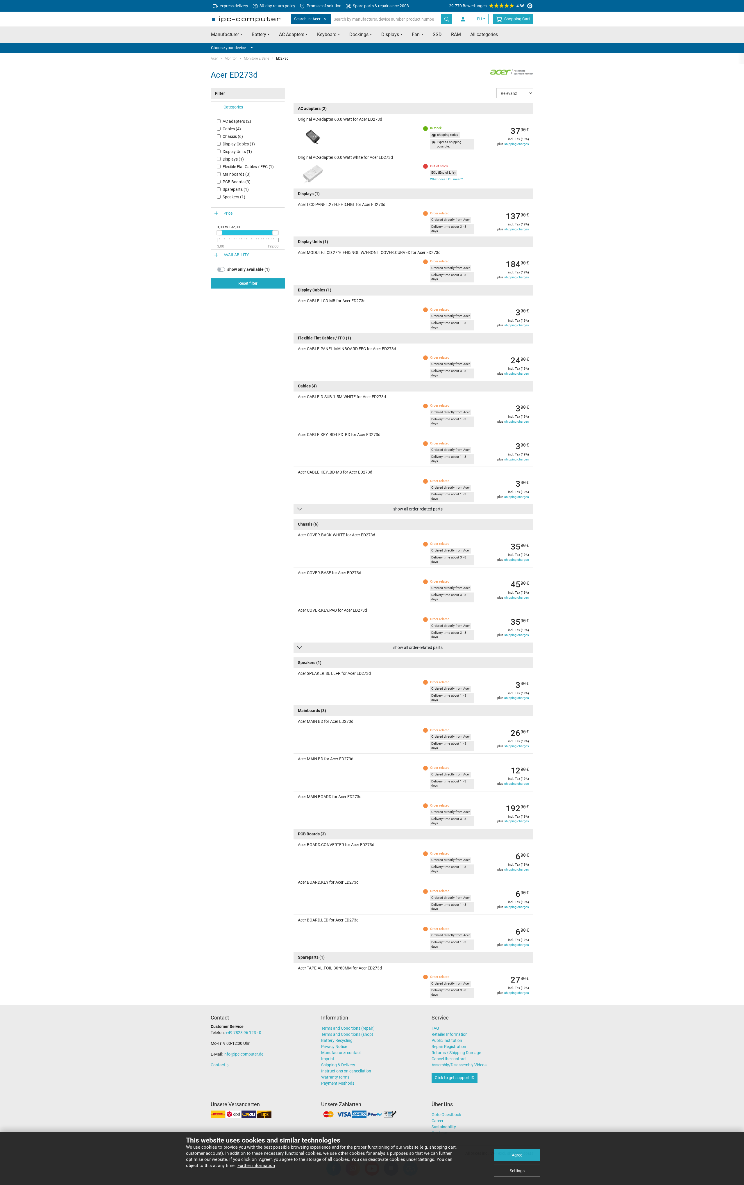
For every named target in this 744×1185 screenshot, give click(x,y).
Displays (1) (233, 159)
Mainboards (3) (237, 174)
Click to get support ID (454, 1077)
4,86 (486, 5)
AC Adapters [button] (291, 34)
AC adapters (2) (237, 121)
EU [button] (479, 19)
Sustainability (444, 1126)
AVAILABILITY (236, 255)
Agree (517, 1155)
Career (437, 1120)
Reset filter (247, 283)
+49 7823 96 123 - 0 (243, 1032)
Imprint (327, 1058)
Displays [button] (390, 34)
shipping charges (516, 144)
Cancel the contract (449, 1058)
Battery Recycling (337, 1040)
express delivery (233, 5)
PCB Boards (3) (237, 181)
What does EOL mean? (446, 179)
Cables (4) (232, 129)
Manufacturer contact (341, 1052)
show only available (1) (248, 269)
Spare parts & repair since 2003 (380, 5)
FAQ (435, 1028)
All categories (484, 34)
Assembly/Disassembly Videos (459, 1065)
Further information (256, 1165)
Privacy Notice (334, 1046)
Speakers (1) (234, 197)
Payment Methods (337, 1083)
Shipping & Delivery (338, 1065)
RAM (456, 34)
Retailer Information (450, 1034)
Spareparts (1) (236, 189)
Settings (517, 1170)
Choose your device (228, 47)
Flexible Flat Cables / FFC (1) (248, 166)
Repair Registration (449, 1046)
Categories (233, 107)
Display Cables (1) (239, 144)
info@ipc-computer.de (243, 1054)
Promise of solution (323, 5)
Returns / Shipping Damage (456, 1052)
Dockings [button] (359, 34)
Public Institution (447, 1040)
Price (228, 213)
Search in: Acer (307, 19)
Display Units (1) (237, 151)
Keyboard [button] (327, 34)
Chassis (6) (233, 136)
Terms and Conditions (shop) (347, 1034)
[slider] (219, 232)
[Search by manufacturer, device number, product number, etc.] (446, 19)
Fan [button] (416, 34)
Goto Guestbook (446, 1114)
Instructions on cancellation (346, 1071)
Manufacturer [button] (225, 34)
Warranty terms (335, 1077)
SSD (437, 34)
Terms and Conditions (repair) (348, 1028)
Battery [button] (259, 34)
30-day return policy (277, 5)
